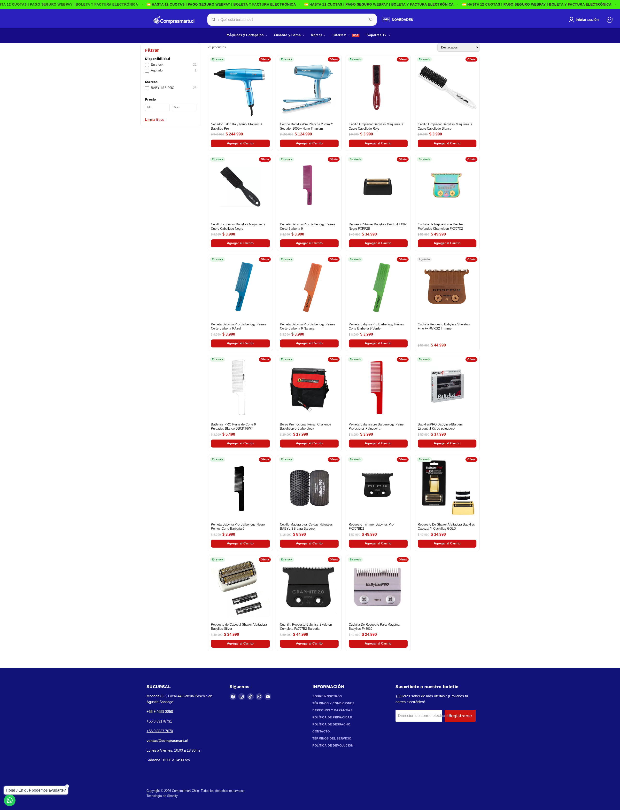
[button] (585, 20)
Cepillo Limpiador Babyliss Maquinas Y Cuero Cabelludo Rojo (376, 126)
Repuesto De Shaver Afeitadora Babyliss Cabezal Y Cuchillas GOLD (446, 527)
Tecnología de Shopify (162, 796)
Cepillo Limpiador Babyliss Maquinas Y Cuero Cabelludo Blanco (445, 126)
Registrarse (460, 715)
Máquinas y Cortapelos (246, 35)
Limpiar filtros (154, 119)
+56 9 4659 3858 (160, 711)
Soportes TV (377, 35)
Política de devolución (332, 745)
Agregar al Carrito (240, 143)
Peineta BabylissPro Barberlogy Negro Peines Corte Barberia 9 (238, 527)
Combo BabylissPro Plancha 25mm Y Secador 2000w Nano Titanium (306, 126)
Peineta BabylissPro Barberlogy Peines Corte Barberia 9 (307, 226)
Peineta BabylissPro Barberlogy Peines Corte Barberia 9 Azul (238, 326)
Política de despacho (331, 724)
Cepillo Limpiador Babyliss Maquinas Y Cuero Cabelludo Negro (238, 226)
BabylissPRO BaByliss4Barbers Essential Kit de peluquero (440, 427)
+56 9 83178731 (159, 721)
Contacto (321, 731)
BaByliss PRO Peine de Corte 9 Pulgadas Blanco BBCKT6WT (233, 427)
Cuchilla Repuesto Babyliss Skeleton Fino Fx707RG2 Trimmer (444, 326)
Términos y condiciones (333, 703)
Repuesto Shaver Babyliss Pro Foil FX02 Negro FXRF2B (377, 226)
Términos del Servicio (331, 738)
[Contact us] (10, 800)
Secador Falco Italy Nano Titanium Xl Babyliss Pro (237, 126)
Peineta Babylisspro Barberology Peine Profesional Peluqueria (376, 427)
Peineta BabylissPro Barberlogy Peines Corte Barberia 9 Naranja (307, 326)
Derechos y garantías (332, 710)
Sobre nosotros (327, 696)
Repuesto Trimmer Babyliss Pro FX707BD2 (371, 527)
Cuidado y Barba (288, 35)
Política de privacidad (332, 717)
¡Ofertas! (340, 35)
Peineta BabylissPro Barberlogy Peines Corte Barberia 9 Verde (376, 326)
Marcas (317, 35)
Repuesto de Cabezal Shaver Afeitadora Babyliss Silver (239, 627)
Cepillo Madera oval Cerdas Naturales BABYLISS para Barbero (306, 527)
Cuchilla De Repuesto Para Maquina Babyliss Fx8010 (374, 627)
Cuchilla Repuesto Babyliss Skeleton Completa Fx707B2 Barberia (306, 627)
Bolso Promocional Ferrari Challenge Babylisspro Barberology (305, 427)
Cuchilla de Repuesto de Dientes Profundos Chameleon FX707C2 (441, 226)
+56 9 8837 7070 (160, 731)
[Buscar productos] (371, 20)
